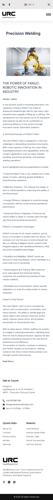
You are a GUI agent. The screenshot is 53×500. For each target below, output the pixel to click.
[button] (49, 4)
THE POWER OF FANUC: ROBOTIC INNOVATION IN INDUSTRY (22, 87)
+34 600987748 (13, 400)
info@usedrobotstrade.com (19, 404)
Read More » (8, 361)
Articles (6, 99)
